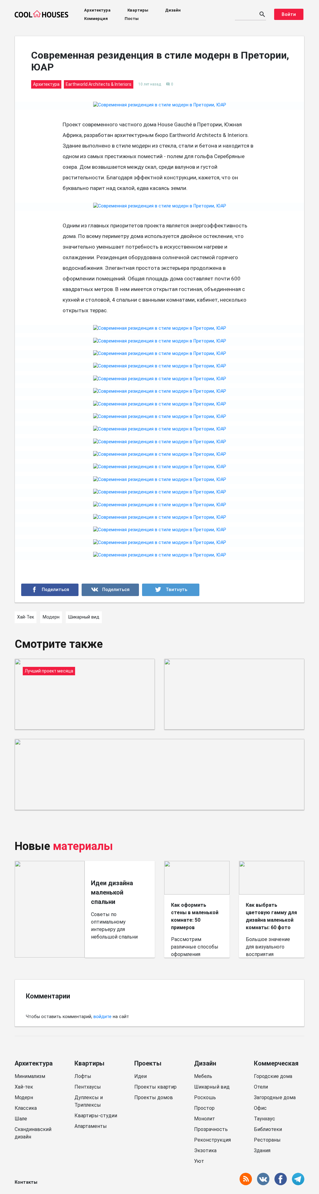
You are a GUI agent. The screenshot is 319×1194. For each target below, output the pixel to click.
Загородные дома (275, 1097)
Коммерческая (276, 1063)
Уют (199, 1161)
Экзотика (205, 1150)
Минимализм (30, 1076)
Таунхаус (264, 1119)
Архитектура (97, 10)
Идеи (140, 1076)
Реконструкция (212, 1140)
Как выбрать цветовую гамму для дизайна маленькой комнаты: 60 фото (271, 916)
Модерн (24, 1097)
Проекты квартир (155, 1087)
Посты (132, 18)
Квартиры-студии (95, 1116)
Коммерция (96, 18)
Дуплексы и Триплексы (88, 1101)
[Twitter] (170, 590)
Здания (262, 1150)
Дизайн (173, 10)
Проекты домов (153, 1097)
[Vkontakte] (110, 590)
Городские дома (273, 1076)
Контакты (26, 1182)
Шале (21, 1119)
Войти (289, 14)
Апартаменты (90, 1126)
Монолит (204, 1119)
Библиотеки (268, 1129)
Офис (260, 1108)
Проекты (147, 1063)
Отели (261, 1087)
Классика (26, 1108)
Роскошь (205, 1097)
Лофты (82, 1076)
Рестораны (267, 1140)
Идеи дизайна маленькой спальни (112, 892)
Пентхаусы (87, 1087)
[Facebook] (50, 590)
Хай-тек (24, 1087)
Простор (204, 1108)
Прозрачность (211, 1129)
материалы (83, 846)
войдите (102, 1016)
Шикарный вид (212, 1087)
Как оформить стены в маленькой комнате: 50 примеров (194, 916)
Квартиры (137, 10)
